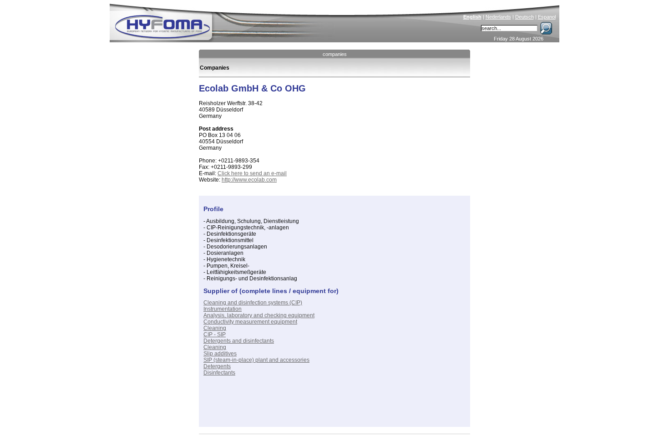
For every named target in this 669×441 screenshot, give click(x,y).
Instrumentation (222, 309)
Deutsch (524, 17)
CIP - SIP (214, 334)
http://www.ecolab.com (249, 180)
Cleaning (214, 328)
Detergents (217, 366)
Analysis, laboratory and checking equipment (258, 315)
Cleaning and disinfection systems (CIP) (252, 302)
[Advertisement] (309, 408)
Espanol (547, 17)
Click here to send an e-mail (252, 173)
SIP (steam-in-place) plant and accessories (256, 360)
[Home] (224, 20)
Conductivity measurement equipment (250, 322)
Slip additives (220, 353)
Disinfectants (219, 373)
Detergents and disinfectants (238, 341)
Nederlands (498, 17)
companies (335, 54)
